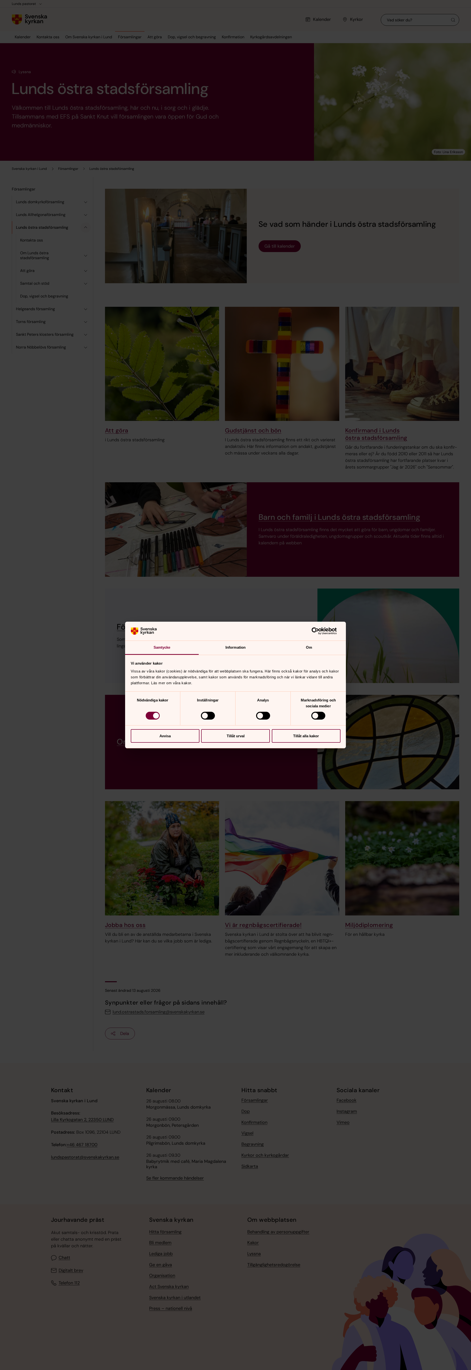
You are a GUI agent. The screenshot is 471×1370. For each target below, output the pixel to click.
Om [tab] (309, 647)
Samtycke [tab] (162, 647)
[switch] (208, 716)
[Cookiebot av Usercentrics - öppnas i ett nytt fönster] (319, 631)
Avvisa (165, 736)
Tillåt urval (236, 736)
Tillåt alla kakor (306, 736)
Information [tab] (235, 647)
